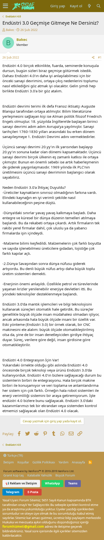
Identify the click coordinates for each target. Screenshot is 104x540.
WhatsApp (52, 483)
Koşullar (23, 462)
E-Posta (33, 492)
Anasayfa (78, 462)
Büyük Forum (65, 475)
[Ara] (98, 5)
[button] (5, 6)
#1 (100, 57)
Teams (72, 483)
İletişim (8, 462)
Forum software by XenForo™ (38, 471)
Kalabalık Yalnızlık (39, 475)
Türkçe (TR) (15, 455)
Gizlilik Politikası (43, 462)
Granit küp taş (13, 475)
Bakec (10, 30)
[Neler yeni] (89, 5)
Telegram (12, 492)
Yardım (63, 462)
